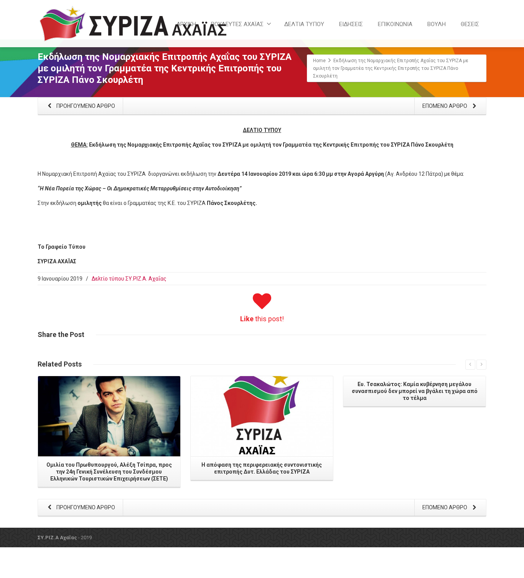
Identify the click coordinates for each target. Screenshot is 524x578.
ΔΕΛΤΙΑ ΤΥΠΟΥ (304, 24)
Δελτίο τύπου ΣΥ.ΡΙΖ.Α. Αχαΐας (129, 279)
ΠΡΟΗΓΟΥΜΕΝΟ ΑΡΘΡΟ (85, 106)
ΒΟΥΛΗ (436, 24)
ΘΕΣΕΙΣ (470, 24)
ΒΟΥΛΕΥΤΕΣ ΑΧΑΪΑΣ (237, 24)
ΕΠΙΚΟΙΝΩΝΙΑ (395, 24)
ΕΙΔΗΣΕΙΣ (351, 24)
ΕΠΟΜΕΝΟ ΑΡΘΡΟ (445, 106)
